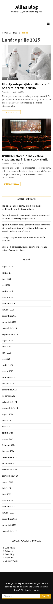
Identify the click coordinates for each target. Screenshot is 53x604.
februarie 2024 (8, 445)
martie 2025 (7, 371)
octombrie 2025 (9, 328)
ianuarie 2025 (8, 383)
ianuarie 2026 (8, 309)
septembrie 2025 (10, 334)
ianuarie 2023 (8, 512)
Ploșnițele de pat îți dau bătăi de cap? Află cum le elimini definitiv (26, 86)
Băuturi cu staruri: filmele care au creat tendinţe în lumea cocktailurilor (26, 157)
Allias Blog (26, 7)
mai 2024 (6, 426)
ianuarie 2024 (8, 451)
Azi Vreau (9, 551)
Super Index (10, 557)
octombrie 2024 (9, 402)
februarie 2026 (8, 303)
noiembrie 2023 (9, 463)
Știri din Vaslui (11, 560)
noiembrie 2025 (9, 322)
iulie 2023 (6, 488)
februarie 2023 (8, 506)
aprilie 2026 (7, 291)
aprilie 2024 (7, 432)
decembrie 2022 (9, 518)
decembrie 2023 (9, 457)
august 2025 (7, 340)
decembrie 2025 (9, 315)
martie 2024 (7, 438)
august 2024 (7, 414)
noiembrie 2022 (9, 525)
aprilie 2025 (7, 365)
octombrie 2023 (9, 469)
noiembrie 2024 (9, 395)
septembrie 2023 (10, 475)
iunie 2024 (6, 420)
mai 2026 (6, 285)
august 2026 (7, 266)
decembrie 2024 (9, 389)
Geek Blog (9, 554)
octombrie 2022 (9, 531)
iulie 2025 (6, 346)
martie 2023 (7, 500)
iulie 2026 (6, 272)
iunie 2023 (6, 494)
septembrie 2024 (10, 408)
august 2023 (7, 482)
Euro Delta (10, 547)
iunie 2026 (6, 279)
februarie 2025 (8, 377)
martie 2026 (7, 297)
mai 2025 (6, 359)
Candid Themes (32, 590)
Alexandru (5, 92)
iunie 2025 (6, 352)
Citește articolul (11, 112)
